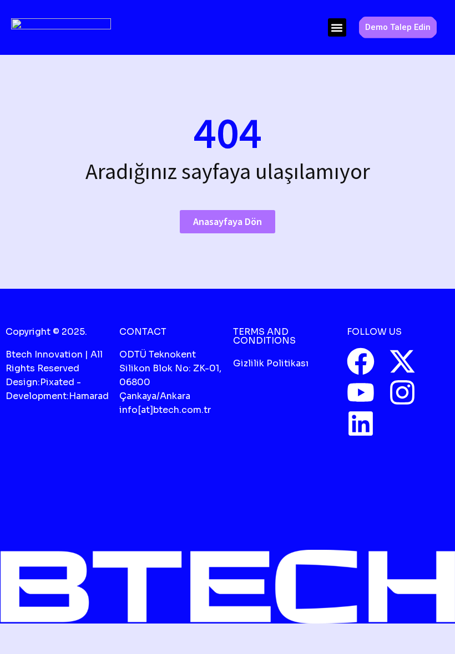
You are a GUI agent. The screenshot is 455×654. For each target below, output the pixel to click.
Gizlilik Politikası (271, 363)
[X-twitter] (402, 361)
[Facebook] (361, 361)
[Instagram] (402, 392)
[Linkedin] (361, 423)
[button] (337, 27)
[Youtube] (361, 392)
